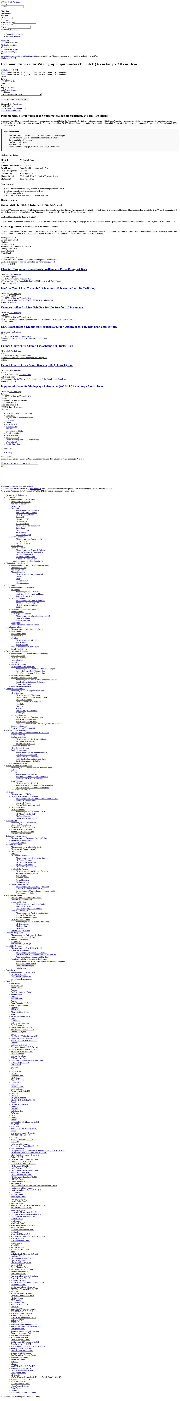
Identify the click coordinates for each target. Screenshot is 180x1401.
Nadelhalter (20, 704)
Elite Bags (15, 1126)
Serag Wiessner (17, 781)
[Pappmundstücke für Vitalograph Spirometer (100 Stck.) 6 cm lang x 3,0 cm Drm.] (33, 379)
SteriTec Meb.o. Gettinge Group (23, 1355)
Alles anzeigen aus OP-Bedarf (22, 794)
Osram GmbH (16, 1265)
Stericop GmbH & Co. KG (21, 1348)
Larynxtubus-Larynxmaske (21, 979)
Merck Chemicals (17, 1238)
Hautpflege (15, 662)
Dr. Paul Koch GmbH (19, 1104)
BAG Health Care (18, 1025)
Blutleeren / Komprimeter (20, 977)
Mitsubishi (15, 1245)
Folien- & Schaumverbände (21, 829)
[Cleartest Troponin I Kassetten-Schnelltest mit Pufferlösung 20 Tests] (28, 262)
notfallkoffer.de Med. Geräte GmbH (25, 1254)
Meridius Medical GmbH (20, 1241)
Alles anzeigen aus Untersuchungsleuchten (32, 887)
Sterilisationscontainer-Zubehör (28, 761)
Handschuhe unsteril (23, 543)
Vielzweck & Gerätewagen (26, 917)
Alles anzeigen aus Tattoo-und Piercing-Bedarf (29, 838)
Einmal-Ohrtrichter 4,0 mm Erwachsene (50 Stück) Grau (37, 345)
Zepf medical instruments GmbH (23, 1392)
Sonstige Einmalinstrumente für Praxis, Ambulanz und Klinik (39, 724)
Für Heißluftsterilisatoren (25, 744)
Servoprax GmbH (18, 1329)
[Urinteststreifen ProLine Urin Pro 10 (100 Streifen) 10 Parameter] (27, 300)
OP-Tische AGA (22, 924)
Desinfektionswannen (24, 684)
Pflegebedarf (16, 942)
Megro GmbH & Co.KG (20, 1234)
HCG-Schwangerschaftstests (27, 605)
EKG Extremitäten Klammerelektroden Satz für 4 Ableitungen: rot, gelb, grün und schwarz (59, 326)
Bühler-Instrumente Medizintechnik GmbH (27, 1060)
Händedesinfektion (18, 656)
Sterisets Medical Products (21, 1353)
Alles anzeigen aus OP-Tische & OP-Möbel (32, 922)
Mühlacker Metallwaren (20, 1249)
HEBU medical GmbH (20, 1166)
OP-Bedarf (10, 792)
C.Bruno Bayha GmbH (20, 1063)
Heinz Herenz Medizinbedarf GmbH (25, 1170)
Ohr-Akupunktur (22, 583)
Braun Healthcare (17, 1054)
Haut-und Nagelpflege (24, 554)
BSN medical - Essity (19, 1058)
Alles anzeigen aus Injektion (26, 640)
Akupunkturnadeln (18, 572)
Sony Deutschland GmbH (21, 1344)
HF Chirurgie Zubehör (19, 856)
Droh (13, 1115)
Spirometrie (20, 517)
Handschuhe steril (23, 541)
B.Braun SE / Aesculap (20, 1023)
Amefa (13, 1001)
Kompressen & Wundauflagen (22, 832)
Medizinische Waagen (19, 869)
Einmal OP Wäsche (23, 803)
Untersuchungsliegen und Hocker (29, 909)
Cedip (13, 1069)
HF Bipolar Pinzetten (24, 860)
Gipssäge (14, 854)
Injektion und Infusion (14, 627)
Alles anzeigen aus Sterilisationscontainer (32, 752)
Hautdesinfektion (17, 660)
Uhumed (14, 1364)
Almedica (14, 997)
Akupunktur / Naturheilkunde (17, 563)
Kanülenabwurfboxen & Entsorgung (25, 647)
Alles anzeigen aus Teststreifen (27, 592)
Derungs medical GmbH (20, 1091)
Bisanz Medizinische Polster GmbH (24, 1038)
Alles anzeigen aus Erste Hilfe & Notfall (26, 948)
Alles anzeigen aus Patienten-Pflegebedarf (27, 935)
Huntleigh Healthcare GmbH (22, 1188)
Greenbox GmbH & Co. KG (22, 1161)
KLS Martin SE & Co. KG (21, 1208)
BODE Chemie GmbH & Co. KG (24, 1041)
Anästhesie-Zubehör (18, 975)
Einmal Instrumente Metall (26, 719)
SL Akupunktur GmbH (20, 1337)
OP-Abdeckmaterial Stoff (25, 814)
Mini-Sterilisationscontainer (26, 755)
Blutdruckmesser (22, 524)
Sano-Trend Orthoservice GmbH (23, 1309)
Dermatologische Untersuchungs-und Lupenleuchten (36, 891)
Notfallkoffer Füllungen (25, 966)
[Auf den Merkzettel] (2, 102)
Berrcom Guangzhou (19, 1032)
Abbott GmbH (16, 988)
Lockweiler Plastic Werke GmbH (23, 1212)
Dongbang (15, 1102)
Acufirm (14, 990)
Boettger (14, 1043)
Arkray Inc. (15, 1010)
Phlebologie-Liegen (23, 906)
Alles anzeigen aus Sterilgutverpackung (31, 739)
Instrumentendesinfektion (20, 675)
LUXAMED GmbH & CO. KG (23, 1216)
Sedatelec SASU (17, 1320)
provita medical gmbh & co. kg (23, 1287)
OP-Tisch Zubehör (23, 926)
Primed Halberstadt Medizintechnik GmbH (27, 1282)
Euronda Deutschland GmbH (22, 1139)
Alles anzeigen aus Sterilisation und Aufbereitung (30, 733)
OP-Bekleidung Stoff (24, 816)
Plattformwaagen (22, 882)
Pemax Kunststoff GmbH (20, 1278)
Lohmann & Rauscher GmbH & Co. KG (26, 1214)
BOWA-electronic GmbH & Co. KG (25, 1049)
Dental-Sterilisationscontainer (27, 757)
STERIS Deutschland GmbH (22, 1351)
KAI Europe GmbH (18, 1199)
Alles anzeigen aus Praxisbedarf (23, 499)
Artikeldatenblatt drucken (11, 110)
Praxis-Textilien (17, 546)
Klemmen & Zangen (24, 700)
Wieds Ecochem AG (19, 1381)
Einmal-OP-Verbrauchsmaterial (28, 805)
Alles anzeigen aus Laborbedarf (23, 587)
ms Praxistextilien (17, 1247)
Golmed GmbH (17, 1157)
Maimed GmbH (17, 1219)
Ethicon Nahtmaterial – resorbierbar (29, 779)
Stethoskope (20, 528)
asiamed (19, 576)
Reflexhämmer (21, 532)
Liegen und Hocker (18, 902)
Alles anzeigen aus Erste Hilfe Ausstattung (32, 953)
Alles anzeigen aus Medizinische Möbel (26, 898)
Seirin (18, 579)
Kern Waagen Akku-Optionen (27, 873)
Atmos (13, 1019)
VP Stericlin (15, 1375)
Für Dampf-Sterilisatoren (25, 741)
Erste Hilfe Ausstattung (20, 950)
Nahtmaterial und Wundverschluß (19, 766)
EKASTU (15, 1124)
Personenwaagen (22, 878)
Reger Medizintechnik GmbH (22, 1296)
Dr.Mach (14, 1109)
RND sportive (16, 1300)
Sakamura (14, 1307)
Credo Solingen (17, 1089)
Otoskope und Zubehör (25, 515)
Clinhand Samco (17, 1076)
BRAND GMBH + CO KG (22, 1052)
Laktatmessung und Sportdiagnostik (24, 609)
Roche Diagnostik (18, 1302)
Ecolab (13, 1120)
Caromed (14, 1067)
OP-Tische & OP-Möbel (20, 920)
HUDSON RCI (17, 1183)
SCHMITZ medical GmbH (21, 1313)
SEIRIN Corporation (19, 1322)
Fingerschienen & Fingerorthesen (23, 827)
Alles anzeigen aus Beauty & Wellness (30, 550)
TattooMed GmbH (18, 1359)
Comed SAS (16, 1082)
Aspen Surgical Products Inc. (22, 1016)
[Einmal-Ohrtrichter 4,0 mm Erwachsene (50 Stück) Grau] (24, 338)
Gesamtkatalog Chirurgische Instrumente (31, 697)
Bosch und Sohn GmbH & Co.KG (24, 1047)
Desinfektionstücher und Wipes (23, 667)
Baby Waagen (21, 876)
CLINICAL (15, 1078)
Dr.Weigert (15, 1113)
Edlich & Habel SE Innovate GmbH (25, 1122)
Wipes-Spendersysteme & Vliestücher (30, 673)
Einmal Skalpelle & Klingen (26, 722)
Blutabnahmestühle (18, 634)
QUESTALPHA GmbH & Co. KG (24, 1289)
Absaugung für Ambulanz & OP (23, 849)
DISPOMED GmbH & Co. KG (23, 1100)
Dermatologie (16, 506)
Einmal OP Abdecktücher (25, 801)
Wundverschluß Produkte (20, 790)
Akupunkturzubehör (18, 568)
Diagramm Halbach (18, 1098)
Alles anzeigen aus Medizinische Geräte (26, 847)
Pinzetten (19, 706)
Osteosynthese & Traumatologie (23, 728)
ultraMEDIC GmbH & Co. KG (23, 1366)
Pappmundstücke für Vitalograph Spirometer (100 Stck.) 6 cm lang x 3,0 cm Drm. (52, 386)
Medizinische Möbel (14, 895)
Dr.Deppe (14, 1106)
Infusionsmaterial (17, 636)
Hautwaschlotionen (18, 658)
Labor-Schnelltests (18, 598)
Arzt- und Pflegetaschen (20, 504)
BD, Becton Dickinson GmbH (22, 1030)
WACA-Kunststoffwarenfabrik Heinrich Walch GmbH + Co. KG (36, 1377)
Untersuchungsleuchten (20, 884)
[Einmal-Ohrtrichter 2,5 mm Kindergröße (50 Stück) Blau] (24, 358)
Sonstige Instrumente (19, 726)
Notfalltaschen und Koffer (26, 964)
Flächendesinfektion (18, 664)
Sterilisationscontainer (19, 750)
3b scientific (15, 983)
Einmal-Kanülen (22, 642)
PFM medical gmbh (18, 1280)
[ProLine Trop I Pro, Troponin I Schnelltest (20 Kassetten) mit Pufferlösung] (31, 281)
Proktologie (20, 713)
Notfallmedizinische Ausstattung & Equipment (29, 959)
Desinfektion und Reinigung (17, 651)
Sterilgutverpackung (18, 737)
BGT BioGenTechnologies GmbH (24, 1036)
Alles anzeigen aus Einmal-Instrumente (31, 717)
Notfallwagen (21, 968)
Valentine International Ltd (21, 1368)
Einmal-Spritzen (22, 645)
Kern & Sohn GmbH (19, 1201)
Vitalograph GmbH (18, 1373)
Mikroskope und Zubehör (21, 614)
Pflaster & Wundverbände (21, 834)
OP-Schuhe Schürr (18, 807)
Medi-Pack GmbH (18, 1223)
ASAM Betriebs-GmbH (20, 1012)
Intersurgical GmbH (18, 1197)
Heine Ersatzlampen (23, 535)
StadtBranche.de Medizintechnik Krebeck (17, 486)
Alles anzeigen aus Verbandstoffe (23, 823)
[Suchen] (2, 9)
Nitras (13, 1252)
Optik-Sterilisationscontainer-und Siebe (31, 759)
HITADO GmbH (17, 1179)
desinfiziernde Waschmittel (21, 686)
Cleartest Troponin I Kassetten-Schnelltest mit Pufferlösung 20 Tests (44, 269)
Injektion (14, 638)
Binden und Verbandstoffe (21, 825)
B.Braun (14, 770)
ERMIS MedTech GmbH (20, 1135)
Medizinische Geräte (14, 845)
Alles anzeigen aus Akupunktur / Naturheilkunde (29, 565)
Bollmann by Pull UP (19, 1045)
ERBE (13, 1131)
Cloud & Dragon (17, 1080)
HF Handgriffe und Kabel (26, 862)
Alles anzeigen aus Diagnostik (27, 510)
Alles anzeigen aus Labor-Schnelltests (30, 601)
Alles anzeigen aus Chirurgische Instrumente (28, 691)
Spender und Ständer (19, 649)
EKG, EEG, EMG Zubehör (26, 513)
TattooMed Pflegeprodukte (21, 840)
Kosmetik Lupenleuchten (25, 557)
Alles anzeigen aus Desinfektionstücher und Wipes (35, 669)
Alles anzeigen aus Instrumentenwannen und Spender (36, 680)
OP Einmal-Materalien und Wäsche (24, 796)
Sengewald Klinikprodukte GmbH (24, 1324)
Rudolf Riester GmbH (19, 1304)
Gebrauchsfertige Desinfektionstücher (30, 671)
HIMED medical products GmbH (24, 1177)
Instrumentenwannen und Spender (24, 678)
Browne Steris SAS (18, 1056)
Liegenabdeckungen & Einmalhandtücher (27, 561)
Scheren (19, 708)
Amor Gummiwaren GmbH (21, 1003)
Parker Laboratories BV (20, 1271)
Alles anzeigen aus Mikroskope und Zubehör (33, 616)
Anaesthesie (10, 970)
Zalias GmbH (16, 1388)
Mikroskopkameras (23, 620)
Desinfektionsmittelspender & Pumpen (30, 682)
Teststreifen (15, 590)
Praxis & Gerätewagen (19, 911)
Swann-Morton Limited (20, 1357)
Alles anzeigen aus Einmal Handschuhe (31, 539)
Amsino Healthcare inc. (20, 1005)
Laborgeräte (15, 623)
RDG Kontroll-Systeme (20, 748)
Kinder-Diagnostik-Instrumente (28, 526)
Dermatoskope (21, 521)
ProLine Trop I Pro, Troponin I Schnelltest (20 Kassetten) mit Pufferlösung (48, 288)
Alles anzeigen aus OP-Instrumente (29, 695)
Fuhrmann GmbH (18, 1148)
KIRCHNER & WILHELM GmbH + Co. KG (29, 1205)
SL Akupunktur (22, 581)
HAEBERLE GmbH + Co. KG (23, 1164)
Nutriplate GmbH (17, 1256)
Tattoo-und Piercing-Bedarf (16, 836)
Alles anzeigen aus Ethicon (26, 774)
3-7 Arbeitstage (16, 104)
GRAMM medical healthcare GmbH (25, 1159)
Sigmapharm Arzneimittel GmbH (23, 1335)
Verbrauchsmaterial (18, 843)
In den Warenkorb (22, 99)
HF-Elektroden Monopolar (26, 867)
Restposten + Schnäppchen (16, 495)
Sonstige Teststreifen (24, 596)
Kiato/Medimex (17, 1203)
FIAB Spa (15, 1142)
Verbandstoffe (11, 821)
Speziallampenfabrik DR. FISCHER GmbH (28, 1346)
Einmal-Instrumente (18, 715)
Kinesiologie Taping (18, 570)
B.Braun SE (15, 1021)
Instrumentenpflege (18, 735)
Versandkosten (10, 90)
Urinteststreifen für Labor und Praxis (30, 594)
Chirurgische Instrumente (15, 689)
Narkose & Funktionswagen (26, 915)
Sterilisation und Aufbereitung (17, 730)
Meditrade (15, 1232)
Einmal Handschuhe (18, 537)
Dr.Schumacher (17, 1111)
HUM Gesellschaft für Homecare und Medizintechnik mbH (34, 1186)
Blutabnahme (16, 631)
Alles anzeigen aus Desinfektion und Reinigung (29, 653)
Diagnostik (15, 508)
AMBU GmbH (17, 999)
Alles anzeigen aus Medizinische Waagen (32, 871)
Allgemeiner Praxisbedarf (20, 502)
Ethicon (14, 772)
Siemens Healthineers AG (21, 1333)
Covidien (14, 1085)
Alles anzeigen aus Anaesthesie (23, 972)
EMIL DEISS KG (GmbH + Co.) (24, 1128)
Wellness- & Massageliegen (26, 559)
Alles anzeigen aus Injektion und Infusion (27, 629)
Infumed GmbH (17, 1194)
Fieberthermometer (23, 530)
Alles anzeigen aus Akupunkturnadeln (30, 574)
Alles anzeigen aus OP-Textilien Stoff (30, 812)
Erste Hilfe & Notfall (14, 946)
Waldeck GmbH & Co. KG (21, 1379)
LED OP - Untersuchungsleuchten (29, 889)
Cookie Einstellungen (14, 444)
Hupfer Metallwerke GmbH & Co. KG (26, 1190)
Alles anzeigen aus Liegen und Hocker (31, 904)
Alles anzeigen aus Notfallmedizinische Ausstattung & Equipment (41, 961)
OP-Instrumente (17, 693)
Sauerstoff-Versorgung (19, 939)
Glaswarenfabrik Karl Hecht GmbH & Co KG (29, 1153)
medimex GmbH (17, 1227)
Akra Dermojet (16, 994)
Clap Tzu (14, 1074)
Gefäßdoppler (16, 851)
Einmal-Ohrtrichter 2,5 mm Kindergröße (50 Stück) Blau (37, 365)
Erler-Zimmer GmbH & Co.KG (23, 1133)
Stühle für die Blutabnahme (21, 900)
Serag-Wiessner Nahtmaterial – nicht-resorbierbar (35, 785)
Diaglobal (14, 1093)
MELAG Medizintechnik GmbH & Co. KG (28, 1236)
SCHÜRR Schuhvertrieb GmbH (23, 1318)
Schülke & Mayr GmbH (20, 1315)
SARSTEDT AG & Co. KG (22, 1311)
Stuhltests (19, 607)
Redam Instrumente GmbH (21, 1293)
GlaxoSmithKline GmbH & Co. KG (25, 1155)
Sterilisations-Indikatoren (20, 746)
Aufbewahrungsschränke (20, 931)
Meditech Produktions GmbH (22, 1230)
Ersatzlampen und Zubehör (26, 893)
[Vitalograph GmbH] (9, 70)
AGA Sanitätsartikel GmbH (21, 992)
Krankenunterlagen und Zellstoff (23, 937)
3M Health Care (17, 986)
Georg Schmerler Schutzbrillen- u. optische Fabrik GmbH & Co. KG (37, 1150)
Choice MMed (16, 1071)
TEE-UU (14, 1362)
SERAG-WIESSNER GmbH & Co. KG (26, 1326)
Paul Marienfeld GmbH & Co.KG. (24, 1276)
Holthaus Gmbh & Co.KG (21, 1181)
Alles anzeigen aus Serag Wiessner (29, 783)
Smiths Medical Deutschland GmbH (25, 1342)
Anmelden (13, 30)
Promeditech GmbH (18, 1285)
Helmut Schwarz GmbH (20, 1172)
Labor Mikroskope (23, 618)
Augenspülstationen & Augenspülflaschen (32, 957)
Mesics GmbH (16, 1243)
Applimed (14, 1008)
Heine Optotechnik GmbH (21, 1168)
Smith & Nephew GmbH (20, 1340)
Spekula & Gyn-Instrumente (26, 711)
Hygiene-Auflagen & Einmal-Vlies (29, 552)
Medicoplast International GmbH (23, 1225)
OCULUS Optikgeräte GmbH (22, 1258)
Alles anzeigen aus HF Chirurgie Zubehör (32, 858)
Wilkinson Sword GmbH (20, 1384)
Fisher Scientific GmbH (20, 1144)
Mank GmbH (16, 1221)
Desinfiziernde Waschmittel (26, 818)
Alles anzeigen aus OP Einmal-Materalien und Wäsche (37, 799)
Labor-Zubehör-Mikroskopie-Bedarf (25, 625)
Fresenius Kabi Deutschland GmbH (24, 1146)
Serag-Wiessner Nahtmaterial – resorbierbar (32, 788)
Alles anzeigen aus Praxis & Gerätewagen (32, 913)
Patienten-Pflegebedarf (14, 933)
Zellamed (14, 1390)
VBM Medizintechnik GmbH (22, 1370)
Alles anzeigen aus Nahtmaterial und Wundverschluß (31, 768)
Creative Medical (17, 1087)
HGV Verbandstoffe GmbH (21, 1175)
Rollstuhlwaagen (22, 880)
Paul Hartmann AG (18, 1274)
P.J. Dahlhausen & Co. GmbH (22, 1269)
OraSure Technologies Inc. (21, 1263)
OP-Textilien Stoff (18, 810)
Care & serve (16, 1065)
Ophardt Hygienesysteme (20, 1260)
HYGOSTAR (16, 1192)
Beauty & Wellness (18, 548)
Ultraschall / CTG (23, 519)
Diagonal (14, 1096)
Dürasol (14, 1117)
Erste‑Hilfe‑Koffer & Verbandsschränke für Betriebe (36, 955)
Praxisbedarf (11, 497)
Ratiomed (14, 1291)
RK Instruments (17, 1298)
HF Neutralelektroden (24, 865)
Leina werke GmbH (18, 1210)
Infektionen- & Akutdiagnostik (27, 603)
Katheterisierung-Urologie (21, 944)
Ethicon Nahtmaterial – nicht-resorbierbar (32, 777)
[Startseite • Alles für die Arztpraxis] (11, 2)
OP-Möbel (20, 928)
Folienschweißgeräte (19, 763)
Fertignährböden (17, 612)
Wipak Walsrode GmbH (20, 1386)
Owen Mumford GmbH (20, 1267)
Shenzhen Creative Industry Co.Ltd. (25, 1331)
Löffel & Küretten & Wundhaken (28, 702)
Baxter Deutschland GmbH (21, 1027)
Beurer (13, 1034)
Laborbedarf (10, 585)
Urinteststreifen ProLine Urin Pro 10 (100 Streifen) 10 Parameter (42, 307)
